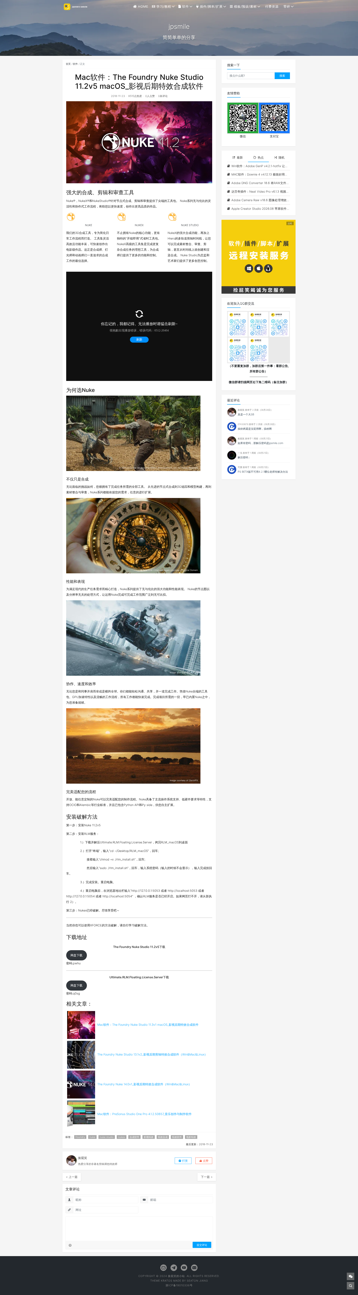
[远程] (259, 256)
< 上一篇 (72, 1177)
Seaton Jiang (197, 1280)
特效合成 (163, 1137)
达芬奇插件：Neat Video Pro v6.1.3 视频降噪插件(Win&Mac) (260, 191)
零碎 (286, 6)
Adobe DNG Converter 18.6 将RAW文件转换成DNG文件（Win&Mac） (260, 183)
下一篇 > (207, 1177)
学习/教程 (163, 6)
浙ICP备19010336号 (179, 1285)
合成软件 (134, 1137)
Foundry (80, 1137)
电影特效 (191, 1137)
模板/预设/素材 (245, 6)
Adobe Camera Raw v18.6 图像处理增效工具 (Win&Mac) (260, 200)
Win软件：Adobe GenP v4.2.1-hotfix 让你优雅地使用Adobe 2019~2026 (260, 166)
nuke (92, 1137)
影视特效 (148, 1137)
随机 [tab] (282, 157)
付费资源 (271, 6)
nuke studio (107, 1137)
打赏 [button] (184, 1161)
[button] (203, 1160)
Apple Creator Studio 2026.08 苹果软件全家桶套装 (260, 208)
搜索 (282, 75)
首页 (68, 63)
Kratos (166, 1280)
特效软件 (177, 1137)
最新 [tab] (240, 157)
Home (142, 6)
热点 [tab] (261, 157)
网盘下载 (76, 955)
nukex (121, 1137)
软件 (185, 6)
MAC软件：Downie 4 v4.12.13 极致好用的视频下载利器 (260, 174)
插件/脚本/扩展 (211, 6)
